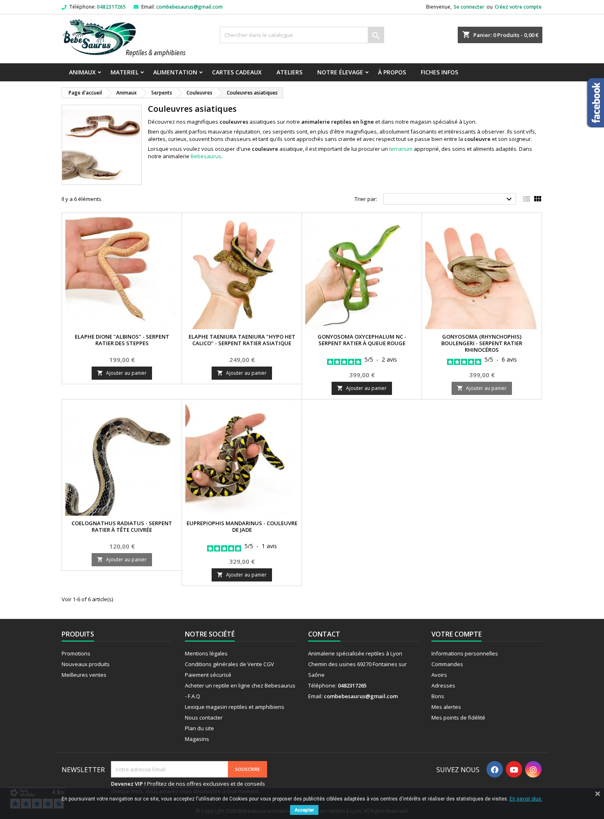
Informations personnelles (464, 653)
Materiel (124, 72)
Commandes (447, 664)
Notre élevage (340, 72)
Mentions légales (206, 653)
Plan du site (199, 728)
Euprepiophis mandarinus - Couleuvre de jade (242, 526)
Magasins (197, 739)
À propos (392, 72)
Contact (324, 634)
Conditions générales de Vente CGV (229, 664)
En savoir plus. (525, 799)
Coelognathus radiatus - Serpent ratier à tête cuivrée (121, 526)
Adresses (443, 685)
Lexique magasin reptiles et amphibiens (234, 707)
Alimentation (175, 72)
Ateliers (289, 72)
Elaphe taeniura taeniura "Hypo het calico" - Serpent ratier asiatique (242, 340)
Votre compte (456, 634)
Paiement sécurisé (208, 674)
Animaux (82, 72)
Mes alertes (446, 707)
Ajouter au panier (122, 372)
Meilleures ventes (84, 674)
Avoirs (439, 674)
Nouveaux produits (86, 664)
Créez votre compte (518, 6)
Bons (437, 696)
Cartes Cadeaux (237, 72)
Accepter (304, 810)
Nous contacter (204, 717)
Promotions (76, 653)
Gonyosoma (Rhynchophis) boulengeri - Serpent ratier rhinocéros (481, 343)
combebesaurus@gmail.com (189, 6)
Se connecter (469, 6)
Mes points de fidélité (458, 717)
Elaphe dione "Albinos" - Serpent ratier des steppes (122, 340)
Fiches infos (439, 72)
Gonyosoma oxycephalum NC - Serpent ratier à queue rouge (362, 340)
